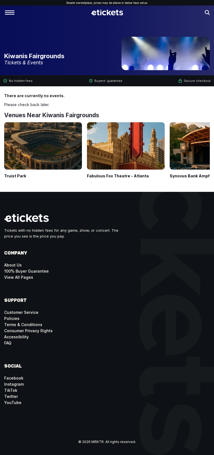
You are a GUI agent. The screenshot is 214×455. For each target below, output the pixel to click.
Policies (12, 318)
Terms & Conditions (23, 324)
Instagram (14, 384)
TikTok (10, 390)
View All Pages (18, 277)
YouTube (12, 402)
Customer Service (21, 312)
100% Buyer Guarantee (26, 271)
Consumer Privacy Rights (28, 330)
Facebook (13, 378)
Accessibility (16, 336)
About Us (13, 265)
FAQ (7, 343)
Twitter (11, 396)
